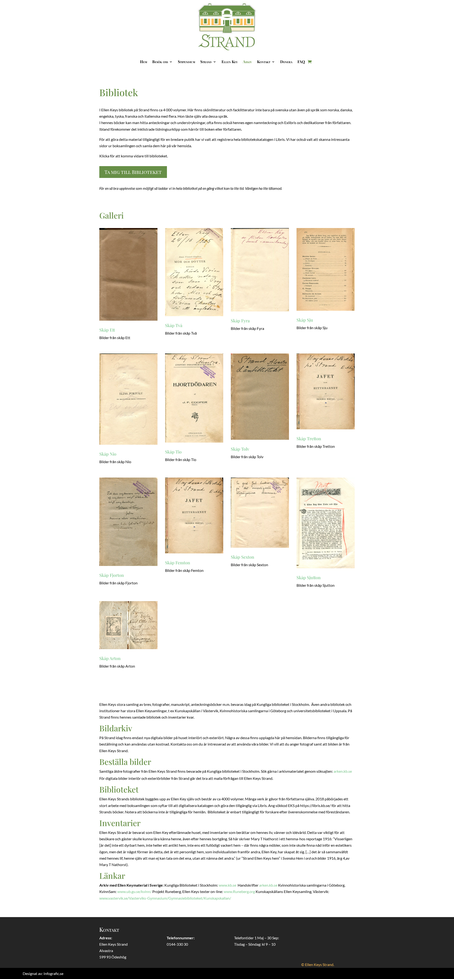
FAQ (301, 61)
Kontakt (263, 61)
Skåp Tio (173, 452)
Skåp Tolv (240, 449)
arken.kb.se (343, 771)
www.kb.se (227, 885)
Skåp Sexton (242, 557)
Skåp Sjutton (309, 577)
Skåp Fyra (240, 320)
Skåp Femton (177, 562)
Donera (286, 61)
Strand (206, 61)
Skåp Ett (107, 330)
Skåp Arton (110, 658)
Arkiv (247, 61)
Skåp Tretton (309, 438)
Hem (143, 61)
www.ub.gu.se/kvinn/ (134, 891)
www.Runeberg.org (239, 891)
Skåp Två (173, 325)
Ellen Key (230, 61)
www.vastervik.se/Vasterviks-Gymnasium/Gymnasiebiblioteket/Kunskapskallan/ (165, 898)
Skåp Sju (305, 320)
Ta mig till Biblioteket (133, 172)
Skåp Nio (107, 454)
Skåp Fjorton (111, 575)
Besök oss (160, 61)
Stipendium (186, 61)
